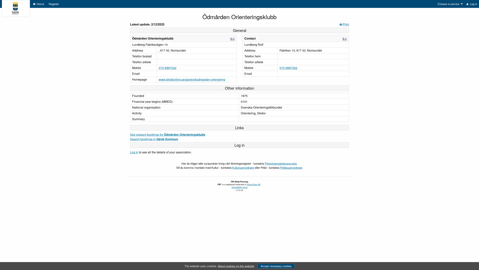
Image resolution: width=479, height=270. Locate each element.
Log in (134, 152)
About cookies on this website (236, 266)
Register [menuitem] (54, 4)
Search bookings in (154, 139)
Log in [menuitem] (473, 4)
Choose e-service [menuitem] (448, 4)
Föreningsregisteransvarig (281, 163)
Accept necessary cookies (276, 266)
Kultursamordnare (243, 168)
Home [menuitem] (40, 4)
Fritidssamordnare (291, 168)
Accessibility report (240, 187)
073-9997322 (167, 68)
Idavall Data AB (253, 184)
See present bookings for (167, 134)
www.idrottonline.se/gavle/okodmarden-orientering (192, 79)
